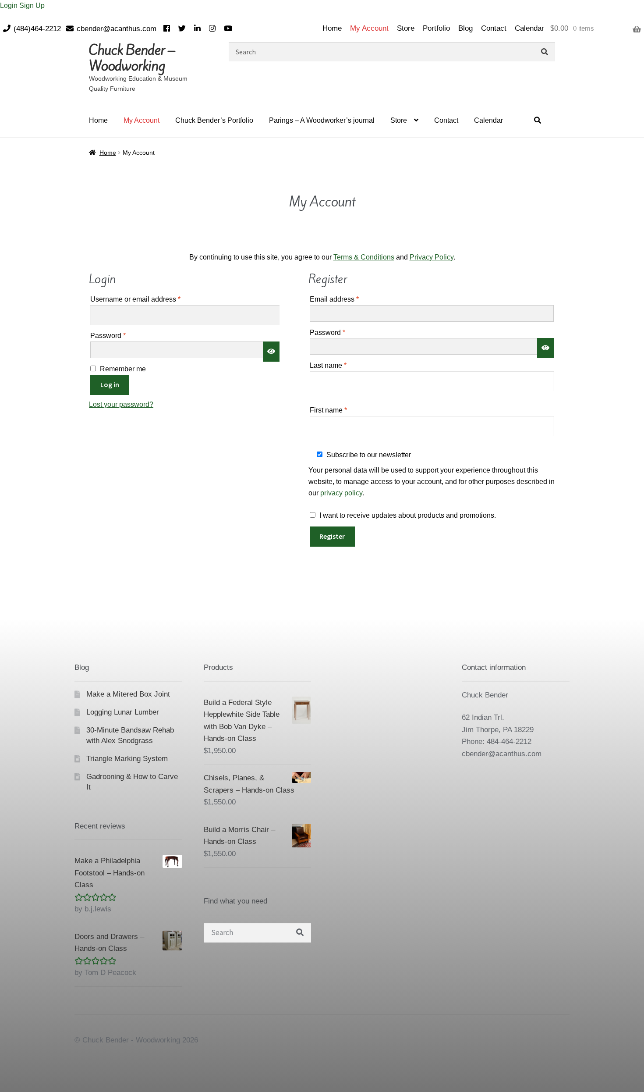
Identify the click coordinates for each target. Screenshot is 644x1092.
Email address (348, 299)
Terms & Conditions (363, 257)
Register (332, 536)
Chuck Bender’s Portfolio (214, 120)
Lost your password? (121, 404)
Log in (109, 384)
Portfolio (436, 28)
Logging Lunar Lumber (122, 712)
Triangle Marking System (127, 758)
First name (328, 410)
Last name (328, 365)
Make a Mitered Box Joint (128, 694)
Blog (465, 28)
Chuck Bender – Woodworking (132, 57)
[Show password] (271, 351)
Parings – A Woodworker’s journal (322, 120)
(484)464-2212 (37, 29)
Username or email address (149, 299)
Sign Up (32, 5)
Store (405, 28)
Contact (493, 28)
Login (9, 5)
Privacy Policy (431, 257)
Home (332, 28)
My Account (369, 28)
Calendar (529, 28)
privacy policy (341, 493)
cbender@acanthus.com (116, 29)
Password (122, 335)
